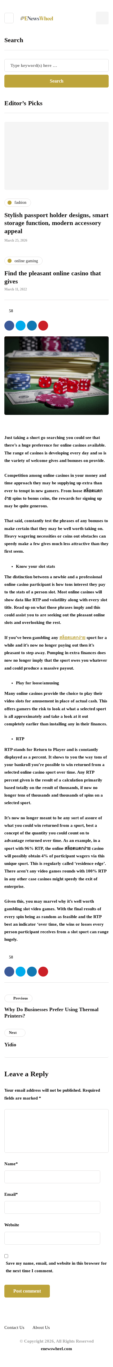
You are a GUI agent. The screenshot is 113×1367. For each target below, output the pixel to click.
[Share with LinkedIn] (32, 326)
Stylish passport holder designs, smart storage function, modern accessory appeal (56, 223)
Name (11, 1163)
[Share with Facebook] (9, 326)
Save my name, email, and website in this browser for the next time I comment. (56, 1267)
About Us (41, 1327)
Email (11, 1194)
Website (11, 1225)
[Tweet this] (20, 326)
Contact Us (14, 1327)
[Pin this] (43, 326)
